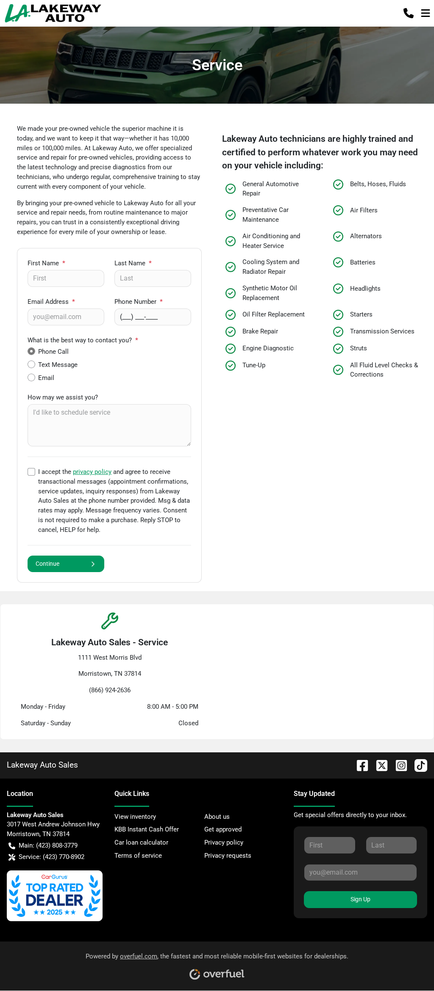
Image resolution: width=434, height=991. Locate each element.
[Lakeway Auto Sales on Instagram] (398, 765)
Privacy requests (227, 855)
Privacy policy (223, 842)
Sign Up (360, 899)
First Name (46, 263)
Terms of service (138, 855)
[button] (408, 13)
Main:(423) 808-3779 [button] (48, 845)
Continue (47, 563)
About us (217, 816)
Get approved (223, 829)
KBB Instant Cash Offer (146, 829)
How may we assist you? (63, 397)
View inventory (135, 816)
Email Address (51, 302)
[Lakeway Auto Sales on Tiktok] (417, 765)
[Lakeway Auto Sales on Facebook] (359, 765)
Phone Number (138, 302)
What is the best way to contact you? (83, 340)
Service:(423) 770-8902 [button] (51, 857)
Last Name (133, 263)
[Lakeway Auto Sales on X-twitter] (378, 765)
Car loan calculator (141, 842)
